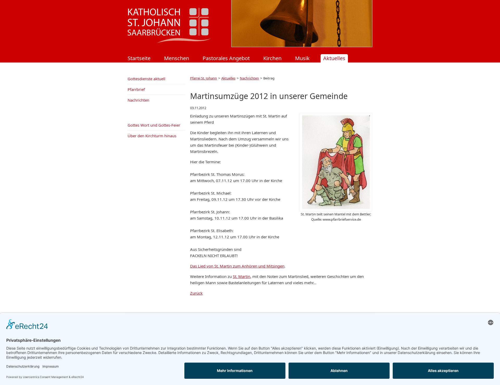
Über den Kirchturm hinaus (152, 135)
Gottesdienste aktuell (146, 78)
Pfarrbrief (136, 89)
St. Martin (241, 276)
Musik (302, 58)
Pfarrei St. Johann (203, 78)
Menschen (176, 58)
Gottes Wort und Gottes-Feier (154, 125)
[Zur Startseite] (169, 41)
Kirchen (272, 58)
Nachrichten (249, 78)
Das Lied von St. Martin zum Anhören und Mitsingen (237, 266)
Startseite (139, 58)
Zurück (196, 293)
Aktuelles (334, 58)
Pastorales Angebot (226, 58)
